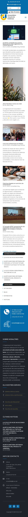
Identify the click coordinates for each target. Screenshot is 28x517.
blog (18, 47)
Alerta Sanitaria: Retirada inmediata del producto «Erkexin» (13, 278)
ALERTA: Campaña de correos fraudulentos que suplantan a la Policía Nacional (13, 44)
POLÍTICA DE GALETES (11, 409)
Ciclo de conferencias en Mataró (13, 143)
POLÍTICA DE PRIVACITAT (12, 402)
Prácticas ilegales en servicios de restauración (13, 184)
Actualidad (14, 47)
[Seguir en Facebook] (10, 506)
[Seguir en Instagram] (14, 506)
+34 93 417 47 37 (15, 1)
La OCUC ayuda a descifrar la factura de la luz (13, 271)
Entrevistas (8, 296)
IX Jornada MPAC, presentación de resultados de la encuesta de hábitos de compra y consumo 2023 (14, 228)
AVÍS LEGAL (8, 405)
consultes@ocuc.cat (15, 4)
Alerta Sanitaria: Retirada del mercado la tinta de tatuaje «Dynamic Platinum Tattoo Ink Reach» (14, 264)
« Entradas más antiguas (9, 251)
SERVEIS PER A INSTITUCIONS (13, 395)
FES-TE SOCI (15, 12)
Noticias (22, 47)
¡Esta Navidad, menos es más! (12, 104)
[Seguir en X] (17, 506)
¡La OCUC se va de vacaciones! (13, 257)
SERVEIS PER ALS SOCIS (12, 391)
